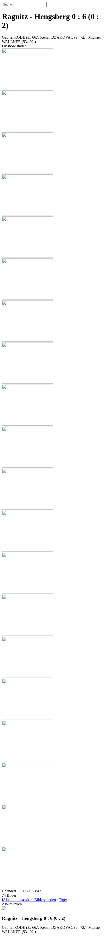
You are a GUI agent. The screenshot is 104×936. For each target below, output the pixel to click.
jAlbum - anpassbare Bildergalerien (29, 900)
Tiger (63, 900)
